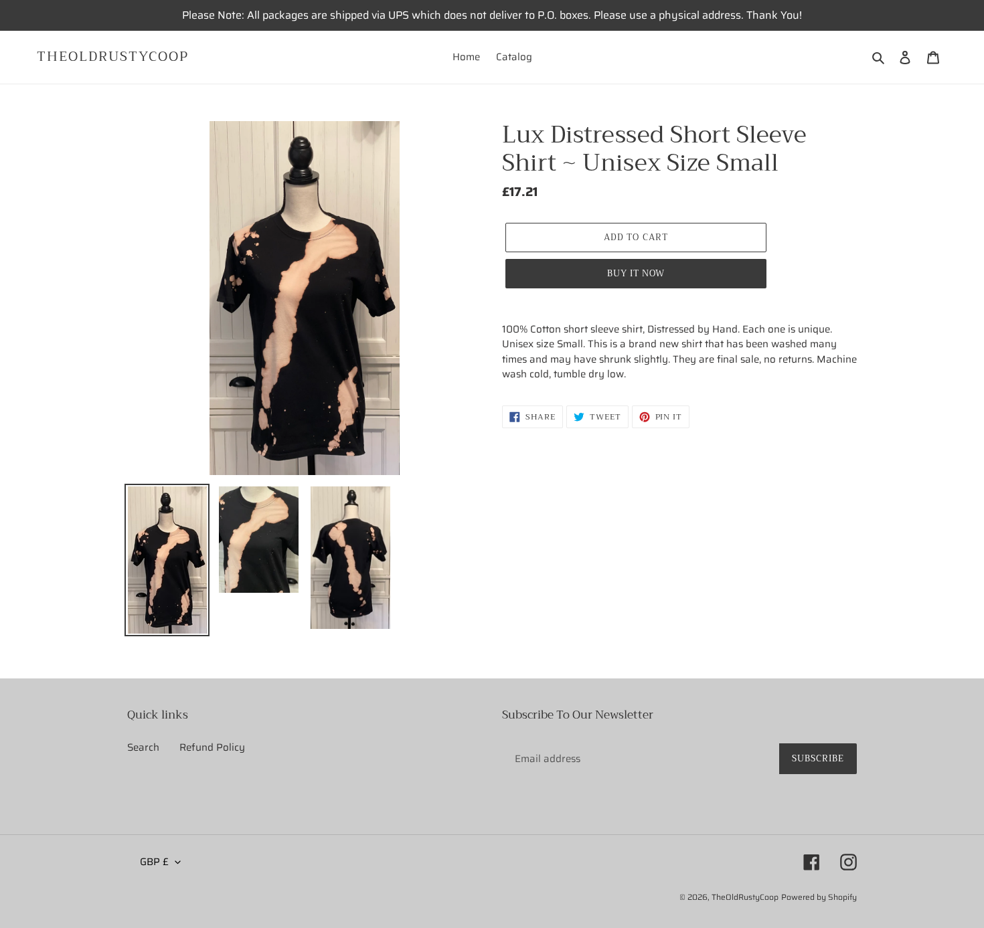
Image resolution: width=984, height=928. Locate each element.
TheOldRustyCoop (113, 57)
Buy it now (636, 273)
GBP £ (154, 862)
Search (143, 747)
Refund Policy (212, 747)
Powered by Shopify (819, 897)
